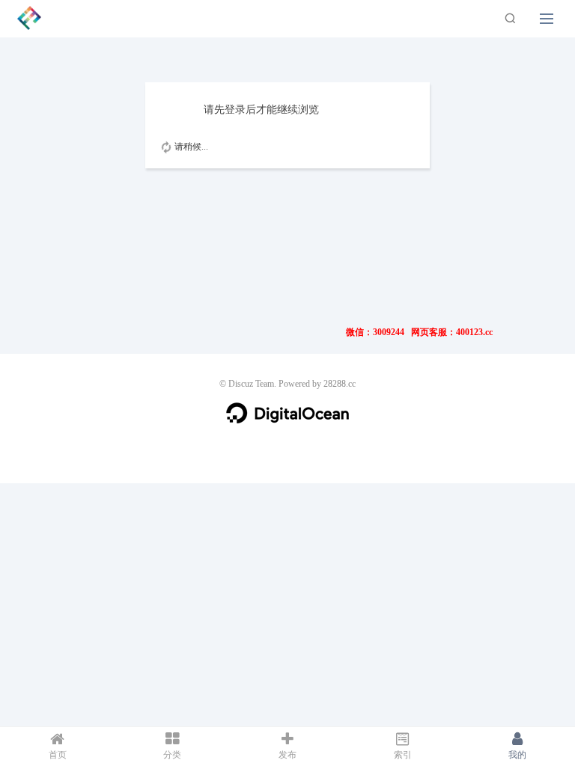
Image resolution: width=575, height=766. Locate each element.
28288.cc (339, 384)
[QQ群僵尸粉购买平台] (29, 17)
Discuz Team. (252, 384)
